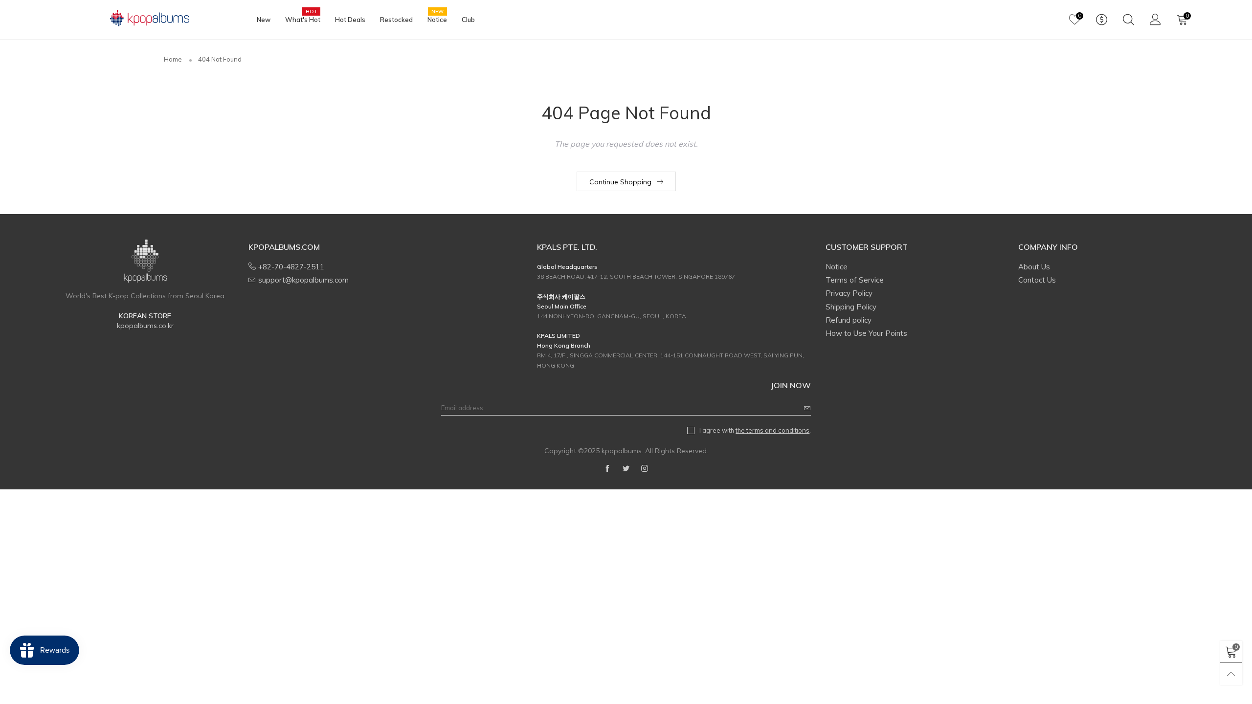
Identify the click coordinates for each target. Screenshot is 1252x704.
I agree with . (755, 430)
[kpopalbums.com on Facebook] (607, 469)
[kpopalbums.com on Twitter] (626, 469)
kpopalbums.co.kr (145, 325)
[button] (807, 408)
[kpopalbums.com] (145, 18)
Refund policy (849, 320)
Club (468, 19)
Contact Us (1037, 280)
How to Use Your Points (866, 333)
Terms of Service (855, 280)
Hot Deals (350, 19)
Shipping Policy (851, 306)
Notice (437, 19)
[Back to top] (1231, 674)
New (263, 19)
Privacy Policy (849, 293)
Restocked (396, 19)
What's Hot (302, 19)
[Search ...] (1128, 19)
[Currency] (1101, 19)
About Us (1034, 266)
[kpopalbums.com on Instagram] (644, 469)
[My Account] (1155, 19)
